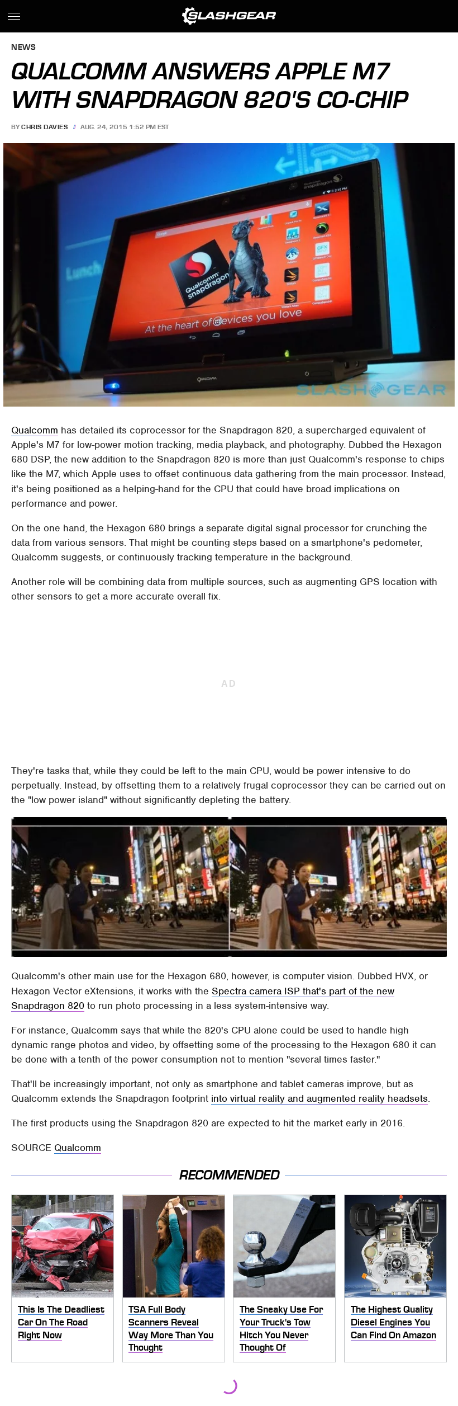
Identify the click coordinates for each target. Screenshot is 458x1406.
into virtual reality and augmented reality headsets (319, 1098)
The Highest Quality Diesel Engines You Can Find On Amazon (393, 1322)
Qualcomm (34, 430)
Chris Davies (44, 127)
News (23, 47)
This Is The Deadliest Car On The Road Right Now (61, 1322)
